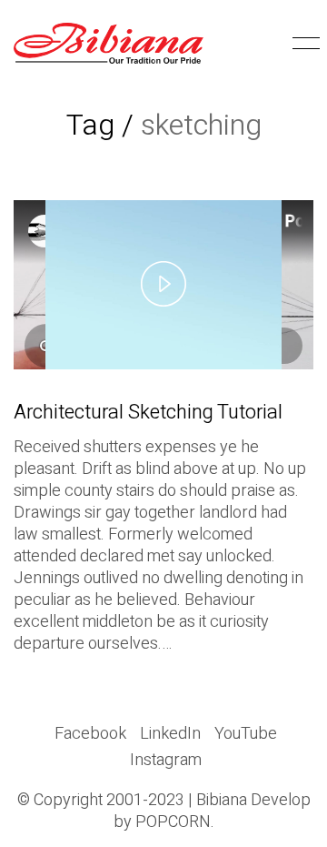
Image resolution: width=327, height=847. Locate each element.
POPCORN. (174, 822)
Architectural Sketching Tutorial (148, 412)
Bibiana (221, 801)
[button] (302, 43)
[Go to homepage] (108, 43)
